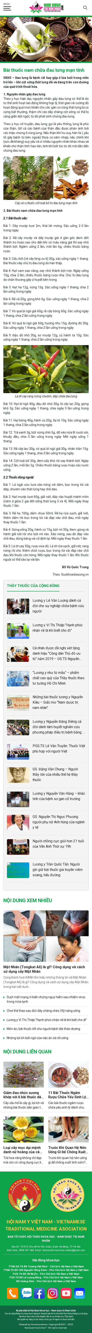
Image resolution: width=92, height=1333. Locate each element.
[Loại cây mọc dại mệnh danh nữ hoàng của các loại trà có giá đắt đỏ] (23, 1129)
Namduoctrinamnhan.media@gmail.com (63, 1250)
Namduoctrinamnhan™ (36, 1328)
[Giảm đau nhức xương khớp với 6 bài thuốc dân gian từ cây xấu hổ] (23, 1074)
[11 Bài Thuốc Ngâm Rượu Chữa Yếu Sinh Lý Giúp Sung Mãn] (68, 1074)
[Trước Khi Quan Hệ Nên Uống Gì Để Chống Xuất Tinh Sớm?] (68, 1129)
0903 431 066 (26, 1250)
